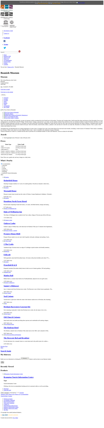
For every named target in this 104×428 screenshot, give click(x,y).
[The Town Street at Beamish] (11, 112)
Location (6, 100)
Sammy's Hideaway (11, 286)
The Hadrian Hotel (11, 328)
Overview (6, 97)
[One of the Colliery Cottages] (11, 118)
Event (3, 167)
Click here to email (5, 89)
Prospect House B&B (12, 234)
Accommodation (8, 60)
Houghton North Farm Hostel (15, 201)
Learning (6, 64)
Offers (5, 101)
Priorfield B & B (10, 265)
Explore (5, 63)
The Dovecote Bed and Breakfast (16, 338)
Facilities (6, 99)
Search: (2, 52)
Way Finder (6, 107)
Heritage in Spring (8, 399)
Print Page (6, 388)
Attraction (4, 165)
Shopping (4, 171)
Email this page (7, 390)
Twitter (6, 44)
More (2, 347)
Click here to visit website (7, 92)
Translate (21, 392)
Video (5, 104)
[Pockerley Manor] (8, 113)
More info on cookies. (57, 3)
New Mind (15, 417)
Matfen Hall (8, 276)
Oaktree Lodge (9, 223)
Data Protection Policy (9, 401)
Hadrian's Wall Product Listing (11, 407)
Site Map (6, 409)
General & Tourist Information (9, 173)
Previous (3, 346)
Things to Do (7, 57)
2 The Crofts (8, 244)
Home (5, 55)
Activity (4, 168)
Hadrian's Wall (7, 56)
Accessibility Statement (9, 400)
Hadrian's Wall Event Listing (11, 408)
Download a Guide (8, 30)
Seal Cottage (8, 296)
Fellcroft (7, 255)
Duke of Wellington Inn (13, 212)
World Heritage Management (11, 405)
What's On (6, 59)
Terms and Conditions (9, 403)
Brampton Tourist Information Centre (19, 377)
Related (5, 103)
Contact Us (6, 33)
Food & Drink (7, 61)
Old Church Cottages (12, 317)
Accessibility (7, 106)
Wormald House (10, 191)
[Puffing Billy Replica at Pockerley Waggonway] (16, 115)
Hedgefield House (11, 180)
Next (6, 346)
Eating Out (4, 170)
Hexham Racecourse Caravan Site (17, 307)
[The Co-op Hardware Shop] (11, 116)
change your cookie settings (43, 3)
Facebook (7, 38)
